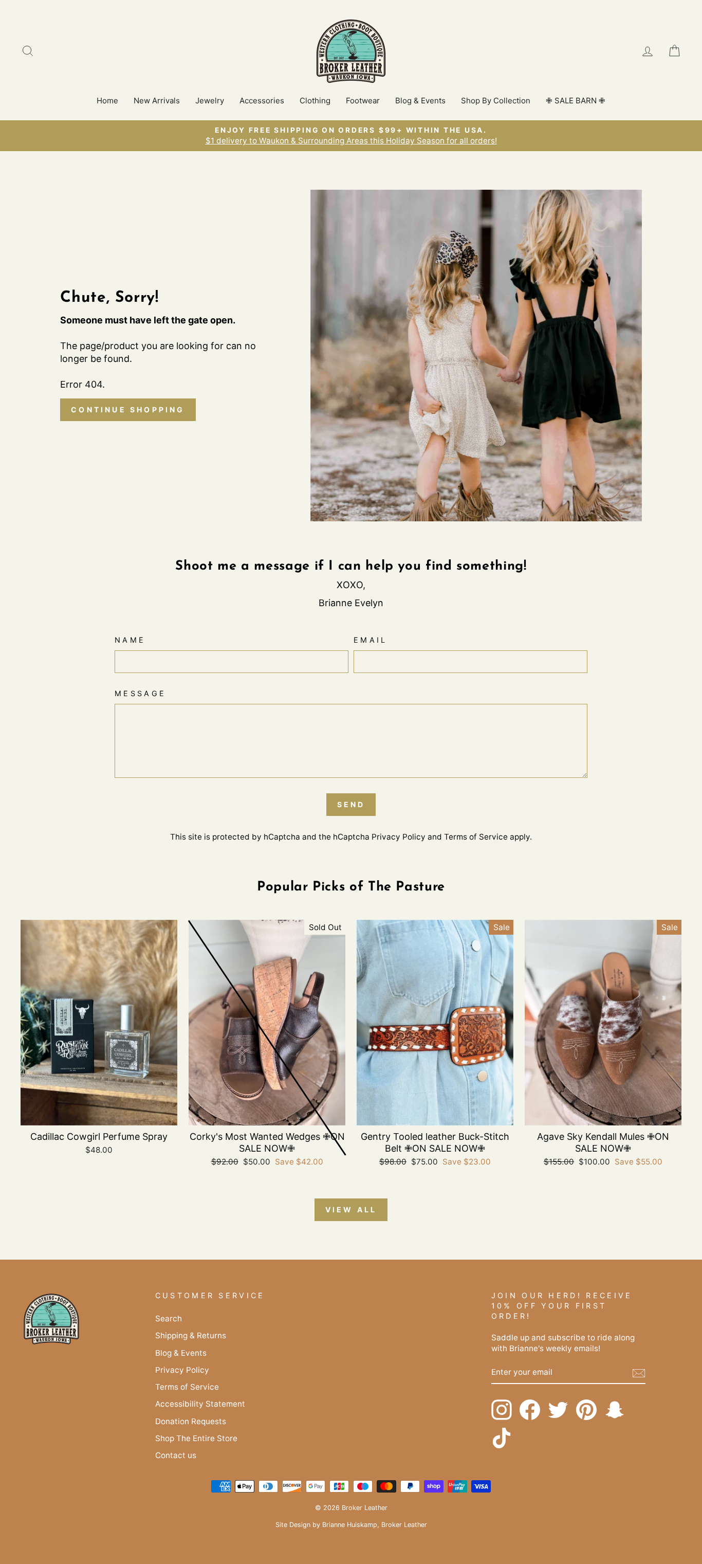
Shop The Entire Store (196, 1438)
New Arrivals (157, 100)
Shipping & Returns (190, 1335)
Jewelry (209, 100)
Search (168, 1318)
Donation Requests (190, 1421)
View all (351, 1209)
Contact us (175, 1455)
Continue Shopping (127, 409)
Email (370, 639)
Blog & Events (420, 100)
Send (351, 804)
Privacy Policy (399, 837)
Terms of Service (476, 837)
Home (107, 100)
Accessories (261, 100)
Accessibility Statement (200, 1404)
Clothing (315, 100)
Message (140, 693)
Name (130, 639)
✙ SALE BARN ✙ (575, 100)
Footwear (363, 100)
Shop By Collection (495, 100)
